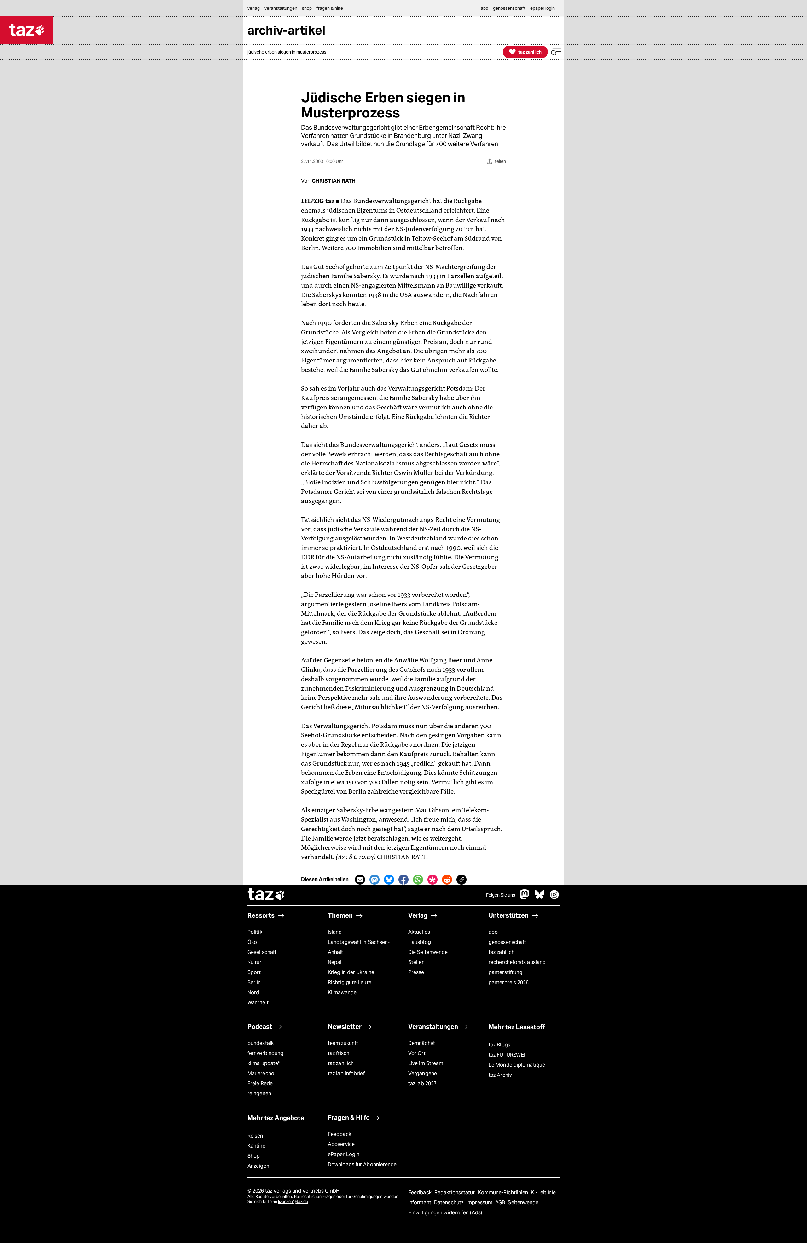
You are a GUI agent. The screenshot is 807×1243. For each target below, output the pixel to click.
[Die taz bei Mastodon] (525, 897)
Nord (253, 992)
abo (493, 932)
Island (335, 932)
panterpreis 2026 (509, 982)
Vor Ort (417, 1053)
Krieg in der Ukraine (351, 972)
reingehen (259, 1093)
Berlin (254, 982)
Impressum (480, 1202)
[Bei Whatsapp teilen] (418, 880)
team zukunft (343, 1043)
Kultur (254, 962)
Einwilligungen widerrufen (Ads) (445, 1212)
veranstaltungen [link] (280, 8)
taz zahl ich (501, 952)
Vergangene (422, 1073)
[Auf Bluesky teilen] (389, 880)
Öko (252, 942)
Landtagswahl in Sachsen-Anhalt (359, 947)
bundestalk (260, 1043)
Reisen (255, 1135)
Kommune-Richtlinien (504, 1192)
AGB (500, 1202)
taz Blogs (499, 1044)
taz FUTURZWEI (507, 1055)
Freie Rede (260, 1083)
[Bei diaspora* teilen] (432, 880)
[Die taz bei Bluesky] (540, 897)
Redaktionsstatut (455, 1192)
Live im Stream (425, 1063)
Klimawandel (343, 992)
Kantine (256, 1146)
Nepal (334, 962)
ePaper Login (343, 1154)
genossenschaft (507, 942)
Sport (254, 972)
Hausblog (419, 942)
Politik (254, 932)
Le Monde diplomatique (517, 1065)
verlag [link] (253, 8)
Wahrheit (258, 1002)
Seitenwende (523, 1202)
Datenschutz (449, 1202)
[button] (556, 52)
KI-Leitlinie (543, 1192)
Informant (420, 1202)
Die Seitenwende (428, 952)
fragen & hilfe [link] (329, 8)
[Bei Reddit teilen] (447, 880)
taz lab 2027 (422, 1083)
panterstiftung (505, 972)
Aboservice (341, 1144)
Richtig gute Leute (349, 982)
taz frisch (338, 1053)
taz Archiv (500, 1075)
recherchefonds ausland (517, 962)
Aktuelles (419, 932)
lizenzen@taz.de (293, 1201)
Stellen (416, 962)
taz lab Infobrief (346, 1073)
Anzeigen (258, 1166)
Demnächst (421, 1043)
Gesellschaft (261, 952)
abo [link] (484, 8)
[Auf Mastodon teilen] (374, 880)
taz (266, 895)
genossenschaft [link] (509, 8)
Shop (253, 1156)
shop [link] (307, 8)
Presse (416, 972)
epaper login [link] (542, 8)
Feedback (339, 1134)
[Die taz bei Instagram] (554, 897)
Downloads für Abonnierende (362, 1164)
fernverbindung (265, 1053)
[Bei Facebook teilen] (403, 880)
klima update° (263, 1063)
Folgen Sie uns (500, 895)
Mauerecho (260, 1073)
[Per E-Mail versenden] (360, 880)
